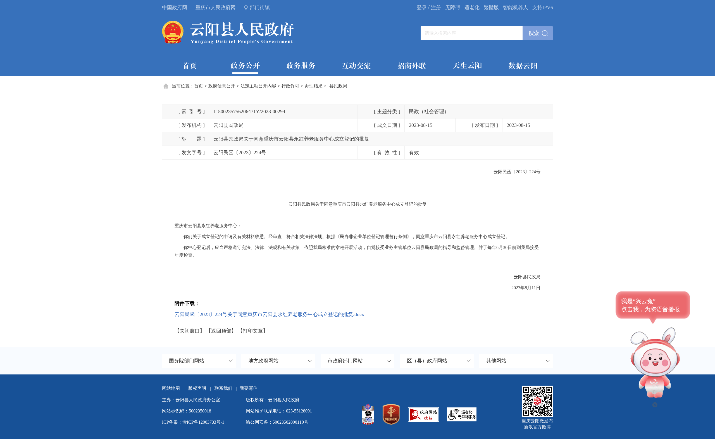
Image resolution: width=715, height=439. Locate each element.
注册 (436, 7)
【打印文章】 (253, 331)
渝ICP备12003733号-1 (203, 422)
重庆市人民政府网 (216, 7)
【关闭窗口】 (190, 331)
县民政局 (338, 86)
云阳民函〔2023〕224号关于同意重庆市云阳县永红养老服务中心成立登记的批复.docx (269, 314)
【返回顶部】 (221, 331)
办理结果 (314, 86)
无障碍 (452, 7)
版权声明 (197, 388)
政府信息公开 (221, 86)
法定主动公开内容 (258, 86)
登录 (422, 7)
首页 (198, 86)
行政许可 (290, 86)
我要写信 (249, 388)
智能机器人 (515, 7)
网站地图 (171, 388)
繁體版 (491, 7)
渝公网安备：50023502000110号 (277, 422)
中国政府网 (174, 7)
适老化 (472, 7)
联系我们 (225, 388)
